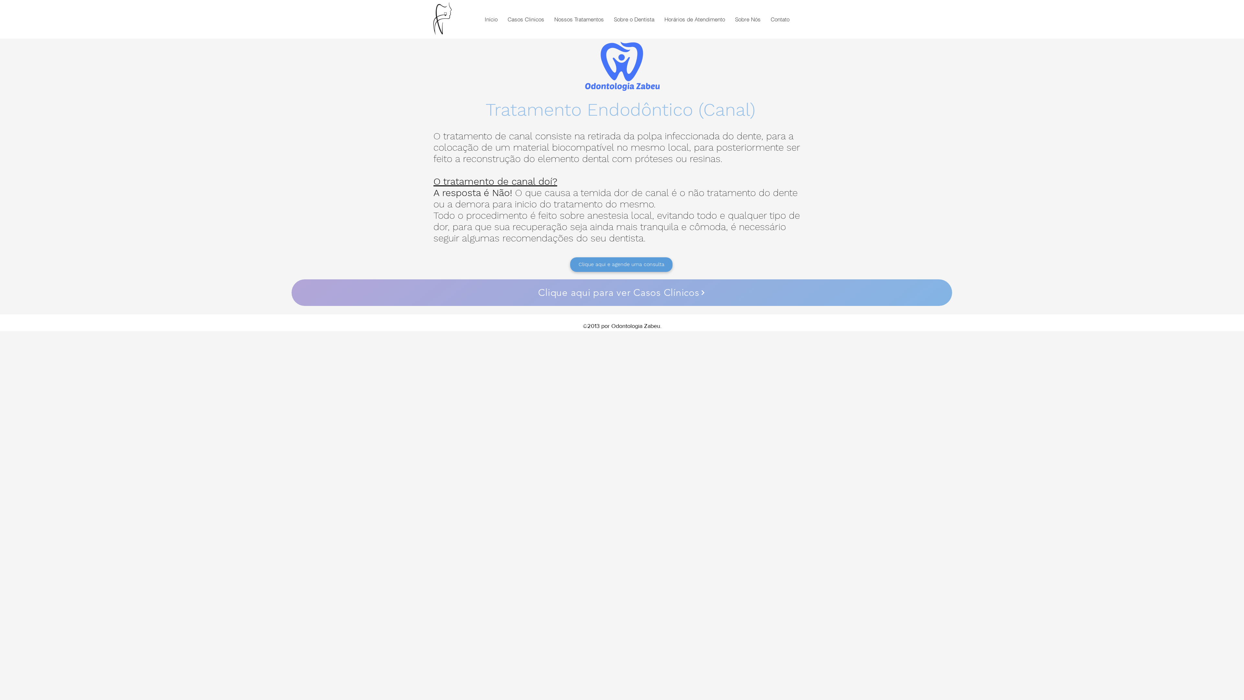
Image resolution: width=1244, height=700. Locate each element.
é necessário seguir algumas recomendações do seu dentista (609, 232)
